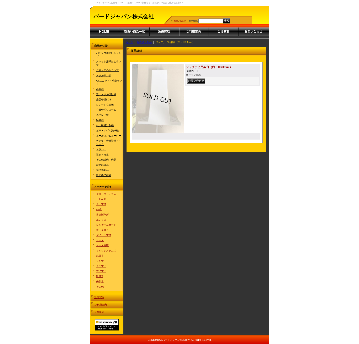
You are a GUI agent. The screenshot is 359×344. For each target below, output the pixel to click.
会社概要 (99, 312)
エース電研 (102, 245)
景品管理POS (103, 99)
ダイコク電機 (103, 235)
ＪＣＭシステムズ (106, 250)
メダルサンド (103, 75)
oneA (99, 209)
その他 (100, 286)
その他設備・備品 (106, 159)
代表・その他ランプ (107, 70)
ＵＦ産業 (101, 199)
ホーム (129, 42)
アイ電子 (101, 271)
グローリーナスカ (106, 194)
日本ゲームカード (106, 224)
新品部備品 (102, 164)
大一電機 (101, 204)
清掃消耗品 (102, 170)
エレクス (101, 219)
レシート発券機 (105, 104)
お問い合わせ (180, 21)
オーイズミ (102, 230)
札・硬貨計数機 (105, 125)
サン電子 (101, 261)
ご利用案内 (100, 304)
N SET (99, 276)
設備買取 (99, 297)
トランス (101, 149)
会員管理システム (106, 109)
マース (100, 240)
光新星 (100, 281)
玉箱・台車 (102, 154)
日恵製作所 (102, 214)
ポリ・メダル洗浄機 (107, 130)
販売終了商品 (103, 175)
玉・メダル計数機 (106, 94)
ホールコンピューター (108, 135)
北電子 (100, 255)
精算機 (100, 120)
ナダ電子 (101, 266)
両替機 (100, 89)
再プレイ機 (102, 115)
